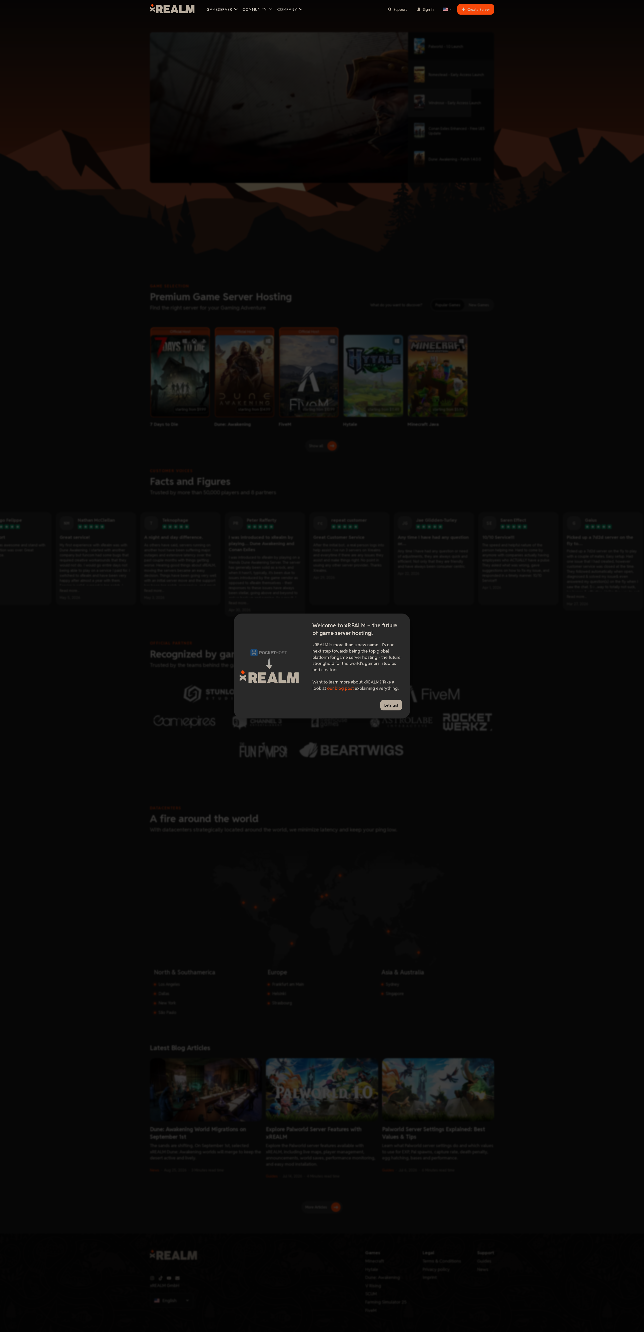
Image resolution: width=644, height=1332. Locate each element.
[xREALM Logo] (172, 9)
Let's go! (391, 705)
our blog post (340, 688)
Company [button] (287, 9)
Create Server (478, 9)
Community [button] (255, 9)
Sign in (428, 9)
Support (400, 9)
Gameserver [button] (219, 9)
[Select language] (447, 9)
